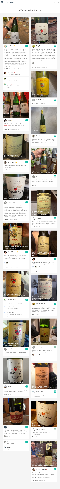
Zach (36, 67)
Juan (5, 169)
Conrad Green (11, 252)
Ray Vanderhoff (12, 202)
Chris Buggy (39, 347)
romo (9, 120)
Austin (5, 129)
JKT (37, 176)
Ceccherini (9, 68)
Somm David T (10, 72)
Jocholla (38, 136)
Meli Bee (10, 427)
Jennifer (38, 354)
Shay (7, 267)
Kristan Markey (40, 99)
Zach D (8, 78)
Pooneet (34, 436)
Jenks (9, 386)
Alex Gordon (39, 391)
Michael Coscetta (40, 429)
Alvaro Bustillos (12, 162)
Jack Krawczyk (12, 299)
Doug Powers (39, 46)
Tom (8, 129)
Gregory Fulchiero (41, 469)
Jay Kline (10, 46)
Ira (35, 480)
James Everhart (12, 349)
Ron (9, 436)
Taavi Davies (39, 218)
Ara (16, 263)
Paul (5, 219)
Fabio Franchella (40, 303)
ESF (33, 185)
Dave (7, 219)
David (5, 68)
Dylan (5, 394)
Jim (37, 63)
